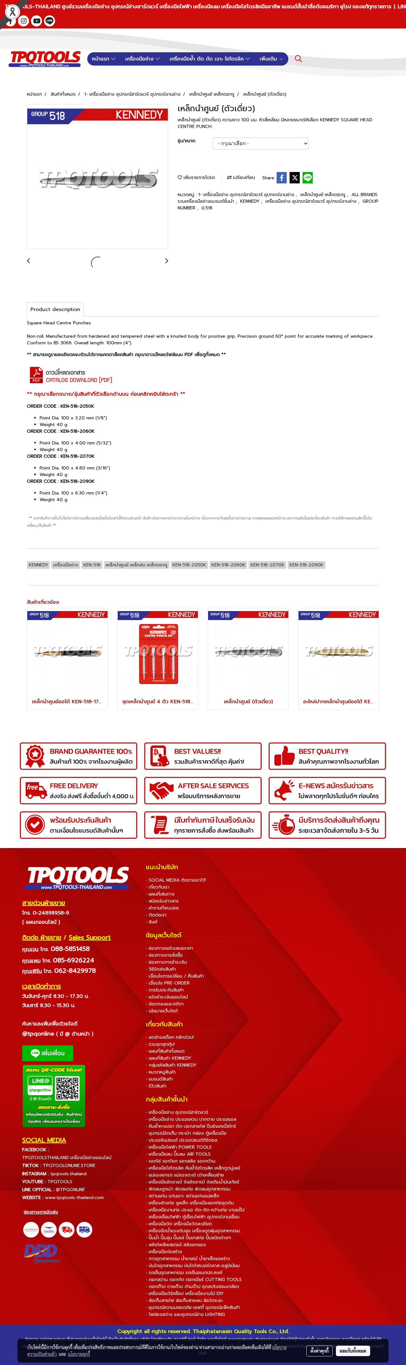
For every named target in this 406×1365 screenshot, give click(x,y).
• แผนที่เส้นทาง (160, 894)
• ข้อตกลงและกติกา (165, 1004)
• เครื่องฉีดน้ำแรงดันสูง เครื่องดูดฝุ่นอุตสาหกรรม (193, 1231)
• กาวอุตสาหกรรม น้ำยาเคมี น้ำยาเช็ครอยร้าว (188, 1258)
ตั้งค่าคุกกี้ (320, 1351)
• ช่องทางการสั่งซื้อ (164, 955)
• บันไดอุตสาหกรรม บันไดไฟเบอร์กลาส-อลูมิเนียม (193, 1265)
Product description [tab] (55, 309)
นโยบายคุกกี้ (79, 1354)
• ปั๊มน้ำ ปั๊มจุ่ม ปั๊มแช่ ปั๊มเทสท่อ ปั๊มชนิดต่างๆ (188, 1237)
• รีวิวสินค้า (156, 1086)
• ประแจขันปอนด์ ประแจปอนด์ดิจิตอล (181, 1140)
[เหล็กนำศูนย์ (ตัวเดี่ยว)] (97, 176)
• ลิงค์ (151, 922)
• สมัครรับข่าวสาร (162, 901)
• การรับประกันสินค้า (165, 990)
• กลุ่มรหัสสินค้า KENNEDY (171, 1065)
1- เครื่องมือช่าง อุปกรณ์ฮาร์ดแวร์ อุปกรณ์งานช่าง (247, 194)
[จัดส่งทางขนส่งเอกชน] (84, 1230)
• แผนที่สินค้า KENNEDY (168, 1058)
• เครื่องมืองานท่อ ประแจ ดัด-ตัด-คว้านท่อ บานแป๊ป (195, 1210)
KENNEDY (250, 201)
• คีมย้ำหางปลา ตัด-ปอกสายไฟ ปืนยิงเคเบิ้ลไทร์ (191, 1126)
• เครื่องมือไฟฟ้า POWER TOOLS (179, 1147)
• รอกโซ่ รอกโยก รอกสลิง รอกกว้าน (180, 1161)
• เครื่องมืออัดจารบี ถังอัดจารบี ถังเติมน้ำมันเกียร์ (192, 1182)
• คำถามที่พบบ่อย (162, 908)
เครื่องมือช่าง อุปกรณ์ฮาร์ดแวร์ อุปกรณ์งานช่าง (311, 201)
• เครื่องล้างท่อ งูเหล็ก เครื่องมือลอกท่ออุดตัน (190, 1203)
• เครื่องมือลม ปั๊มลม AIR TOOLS (178, 1154)
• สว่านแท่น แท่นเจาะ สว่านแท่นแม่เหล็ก (182, 1196)
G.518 (207, 208)
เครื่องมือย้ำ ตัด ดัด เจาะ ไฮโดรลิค (208, 59)
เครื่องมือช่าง (140, 59)
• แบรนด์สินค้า (159, 1079)
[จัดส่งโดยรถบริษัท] (66, 1230)
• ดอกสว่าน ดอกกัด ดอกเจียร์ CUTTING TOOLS (194, 1279)
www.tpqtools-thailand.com (74, 1197)
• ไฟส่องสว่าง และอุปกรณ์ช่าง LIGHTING (185, 1314)
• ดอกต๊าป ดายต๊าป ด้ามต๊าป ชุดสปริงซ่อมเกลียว (192, 1286)
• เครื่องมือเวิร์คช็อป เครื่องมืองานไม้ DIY (185, 1293)
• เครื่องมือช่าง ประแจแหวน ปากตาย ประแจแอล (191, 1119)
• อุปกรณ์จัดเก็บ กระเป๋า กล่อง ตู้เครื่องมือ (186, 1133)
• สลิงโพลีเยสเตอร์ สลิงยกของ (176, 1244)
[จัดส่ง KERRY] (31, 1230)
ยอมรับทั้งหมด (353, 1351)
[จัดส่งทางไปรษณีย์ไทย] (49, 1230)
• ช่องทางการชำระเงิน (166, 962)
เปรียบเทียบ (243, 177)
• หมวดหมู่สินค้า (161, 1072)
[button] (298, 59)
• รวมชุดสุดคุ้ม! (160, 1044)
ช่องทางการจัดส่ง (41, 1212)
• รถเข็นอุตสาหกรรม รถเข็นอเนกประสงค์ (184, 1272)
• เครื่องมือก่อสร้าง (164, 1251)
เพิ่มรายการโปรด (198, 177)
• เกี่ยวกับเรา (157, 887)
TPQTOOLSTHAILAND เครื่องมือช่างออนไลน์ (66, 1157)
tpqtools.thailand (68, 1173)
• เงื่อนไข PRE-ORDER (168, 983)
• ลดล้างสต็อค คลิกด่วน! (170, 1037)
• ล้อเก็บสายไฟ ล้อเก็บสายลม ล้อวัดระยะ (184, 1300)
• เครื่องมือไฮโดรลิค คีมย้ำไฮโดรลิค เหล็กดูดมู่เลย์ (193, 1168)
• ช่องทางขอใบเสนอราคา (169, 948)
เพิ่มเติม (269, 59)
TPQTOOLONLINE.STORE (69, 1165)
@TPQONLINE (70, 1189)
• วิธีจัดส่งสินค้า (161, 969)
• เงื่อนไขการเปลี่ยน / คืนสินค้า (175, 976)
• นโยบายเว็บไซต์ (162, 1011)
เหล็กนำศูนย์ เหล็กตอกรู (323, 194)
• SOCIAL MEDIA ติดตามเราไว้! (176, 880)
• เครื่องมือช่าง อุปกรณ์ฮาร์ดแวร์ (177, 1112)
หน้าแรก (101, 59)
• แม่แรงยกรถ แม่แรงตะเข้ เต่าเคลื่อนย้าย (185, 1175)
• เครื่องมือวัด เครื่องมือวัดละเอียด (179, 1224)
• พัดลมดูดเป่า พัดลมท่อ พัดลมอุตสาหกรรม (188, 1189)
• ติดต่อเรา (156, 915)
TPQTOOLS (60, 1181)
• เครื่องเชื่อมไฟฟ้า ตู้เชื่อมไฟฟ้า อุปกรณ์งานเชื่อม (192, 1217)
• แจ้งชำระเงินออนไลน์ (167, 997)
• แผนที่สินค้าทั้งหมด (165, 1051)
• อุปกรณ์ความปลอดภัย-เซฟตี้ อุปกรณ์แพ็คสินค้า (193, 1307)
